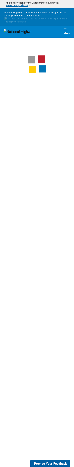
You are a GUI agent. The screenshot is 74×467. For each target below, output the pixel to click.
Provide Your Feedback (50, 463)
